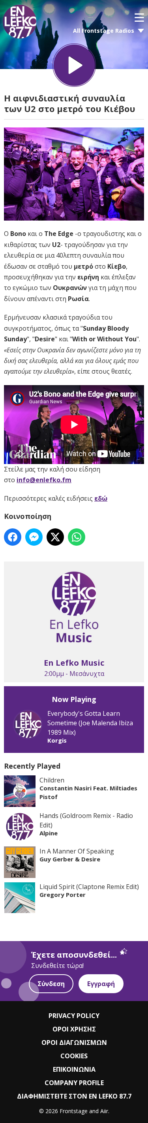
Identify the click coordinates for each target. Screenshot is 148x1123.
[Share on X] (55, 537)
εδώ (100, 498)
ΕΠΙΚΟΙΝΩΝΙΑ (74, 1069)
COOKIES (74, 1056)
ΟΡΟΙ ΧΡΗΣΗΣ (74, 1029)
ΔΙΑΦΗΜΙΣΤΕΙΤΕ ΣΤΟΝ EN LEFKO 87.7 (74, 1096)
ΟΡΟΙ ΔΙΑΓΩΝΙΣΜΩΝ (74, 1042)
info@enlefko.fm (44, 479)
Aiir (104, 1111)
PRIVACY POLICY (74, 1015)
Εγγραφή (101, 983)
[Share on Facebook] (12, 537)
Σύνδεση (51, 983)
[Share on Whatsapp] (76, 537)
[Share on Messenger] (34, 537)
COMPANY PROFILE (74, 1082)
